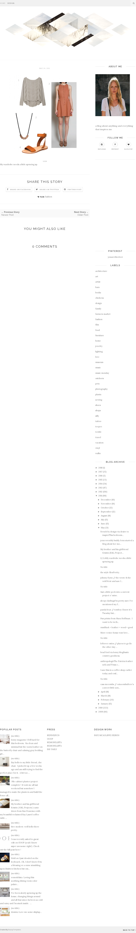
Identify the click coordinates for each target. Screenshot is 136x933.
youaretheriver (115, 257)
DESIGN (11, 3)
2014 (100, 483)
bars (97, 287)
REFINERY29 (53, 735)
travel (98, 437)
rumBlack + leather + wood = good (116, 627)
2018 (100, 467)
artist (97, 281)
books (98, 292)
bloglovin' (128, 149)
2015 (100, 479)
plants (98, 394)
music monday (102, 373)
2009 (100, 711)
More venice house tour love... (114, 632)
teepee (98, 426)
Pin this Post (75, 189)
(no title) (15, 736)
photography (101, 389)
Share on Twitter (49, 189)
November (106, 503)
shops (98, 410)
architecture (101, 271)
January (104, 703)
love (97, 357)
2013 (100, 487)
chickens (99, 298)
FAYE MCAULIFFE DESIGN (106, 735)
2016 (100, 475)
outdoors (99, 378)
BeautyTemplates (14, 930)
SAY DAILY (52, 749)
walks (98, 453)
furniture (99, 335)
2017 (100, 471)
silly (97, 416)
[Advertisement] (106, 203)
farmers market (102, 314)
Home (2, 3)
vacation (99, 442)
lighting (99, 351)
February (105, 699)
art (96, 276)
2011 (100, 495)
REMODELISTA (54, 742)
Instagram (102, 149)
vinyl (97, 448)
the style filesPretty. (110, 572)
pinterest (115, 149)
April (103, 691)
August (104, 515)
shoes (98, 405)
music (98, 367)
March (104, 695)
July (102, 519)
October (105, 507)
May (103, 527)
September (106, 511)
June (103, 523)
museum (99, 362)
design (98, 303)
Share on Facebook (20, 189)
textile (98, 432)
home (98, 341)
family (98, 308)
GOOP (50, 739)
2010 (100, 707)
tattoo (98, 421)
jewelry (98, 346)
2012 (100, 491)
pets (97, 383)
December (106, 499)
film (97, 324)
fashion (48, 196)
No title (104, 567)
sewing (98, 400)
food (97, 330)
